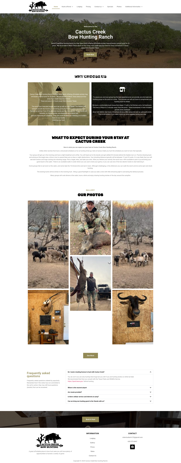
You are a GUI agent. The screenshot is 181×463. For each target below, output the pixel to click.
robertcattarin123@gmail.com (132, 437)
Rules (92, 451)
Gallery (92, 443)
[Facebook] (132, 447)
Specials (110, 7)
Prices (92, 447)
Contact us (98, 7)
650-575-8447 (132, 441)
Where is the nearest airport (77, 388)
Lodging (79, 7)
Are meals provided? (75, 392)
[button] (109, 372)
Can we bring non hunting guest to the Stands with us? (86, 401)
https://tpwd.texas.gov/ (75, 381)
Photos (119, 7)
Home (56, 7)
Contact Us (92, 456)
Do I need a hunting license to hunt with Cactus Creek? (86, 372)
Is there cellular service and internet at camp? (83, 397)
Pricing (88, 7)
